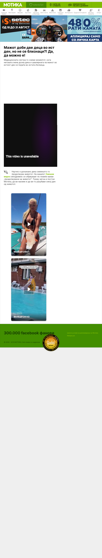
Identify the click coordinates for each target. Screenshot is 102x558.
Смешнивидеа (4, 13)
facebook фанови (29, 333)
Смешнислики (60, 13)
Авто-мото (44, 13)
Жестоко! (52, 13)
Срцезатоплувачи (80, 13)
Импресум (71, 336)
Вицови (20, 13)
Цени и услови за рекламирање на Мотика (82, 333)
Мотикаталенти (91, 13)
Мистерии (12, 13)
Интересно (69, 13)
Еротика (28, 13)
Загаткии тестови (36, 13)
